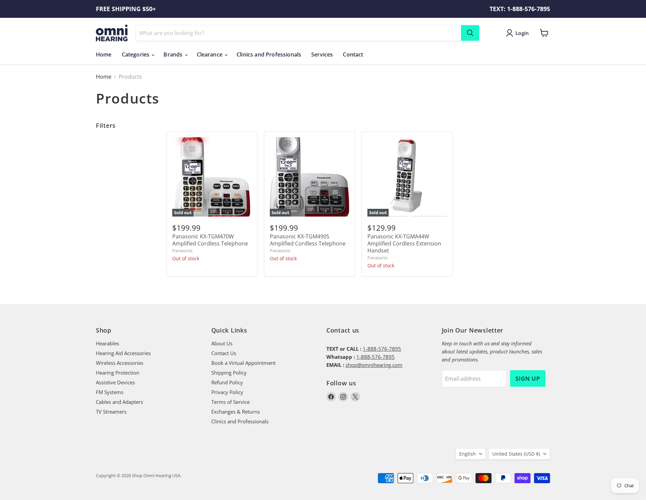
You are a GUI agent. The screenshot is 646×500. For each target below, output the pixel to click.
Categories (136, 54)
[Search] (470, 33)
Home (104, 54)
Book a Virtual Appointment (243, 362)
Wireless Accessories (119, 362)
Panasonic (182, 250)
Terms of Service (230, 401)
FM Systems (109, 392)
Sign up (527, 378)
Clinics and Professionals (269, 54)
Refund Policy (227, 382)
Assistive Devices (115, 382)
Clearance (210, 54)
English (467, 454)
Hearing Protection (117, 372)
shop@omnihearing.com (374, 364)
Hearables (107, 343)
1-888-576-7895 (382, 348)
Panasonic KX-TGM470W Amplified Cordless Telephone (210, 240)
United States (516, 454)
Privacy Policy (227, 392)
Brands (174, 54)
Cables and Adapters (119, 401)
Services (322, 54)
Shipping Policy (229, 372)
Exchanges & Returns (235, 411)
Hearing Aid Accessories (123, 353)
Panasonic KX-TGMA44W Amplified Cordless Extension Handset (404, 243)
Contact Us (223, 353)
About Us (221, 343)
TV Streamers (111, 411)
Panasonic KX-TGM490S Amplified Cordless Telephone (308, 240)
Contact (353, 54)
